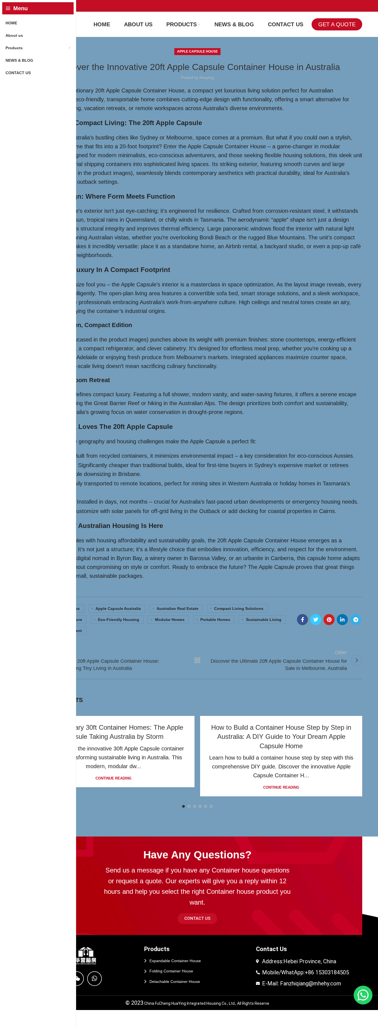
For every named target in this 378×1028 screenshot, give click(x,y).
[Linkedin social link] (342, 619)
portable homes (215, 619)
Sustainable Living (263, 619)
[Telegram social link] (355, 619)
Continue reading (113, 778)
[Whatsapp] (94, 978)
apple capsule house (197, 51)
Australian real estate (177, 608)
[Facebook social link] (302, 619)
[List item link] (197, 961)
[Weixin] (76, 978)
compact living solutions (238, 608)
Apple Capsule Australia (118, 608)
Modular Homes (170, 619)
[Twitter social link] (315, 619)
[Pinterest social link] (329, 619)
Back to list (197, 660)
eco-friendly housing (118, 619)
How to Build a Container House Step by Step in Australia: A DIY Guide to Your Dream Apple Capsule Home (281, 737)
